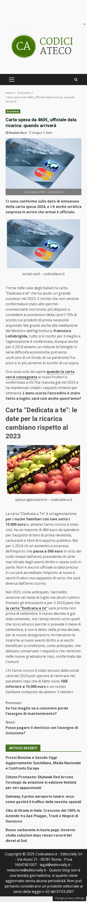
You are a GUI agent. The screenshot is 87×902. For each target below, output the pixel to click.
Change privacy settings (69, 898)
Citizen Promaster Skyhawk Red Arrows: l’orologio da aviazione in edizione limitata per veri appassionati (41, 782)
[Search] (76, 79)
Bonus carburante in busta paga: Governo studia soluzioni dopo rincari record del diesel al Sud (40, 835)
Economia (13, 111)
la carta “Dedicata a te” (27, 608)
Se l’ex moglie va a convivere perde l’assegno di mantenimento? (37, 708)
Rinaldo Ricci (18, 133)
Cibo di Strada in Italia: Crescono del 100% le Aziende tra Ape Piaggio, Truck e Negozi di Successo (43, 815)
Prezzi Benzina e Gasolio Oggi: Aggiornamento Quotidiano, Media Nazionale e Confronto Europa (43, 763)
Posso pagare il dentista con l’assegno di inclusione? (42, 727)
